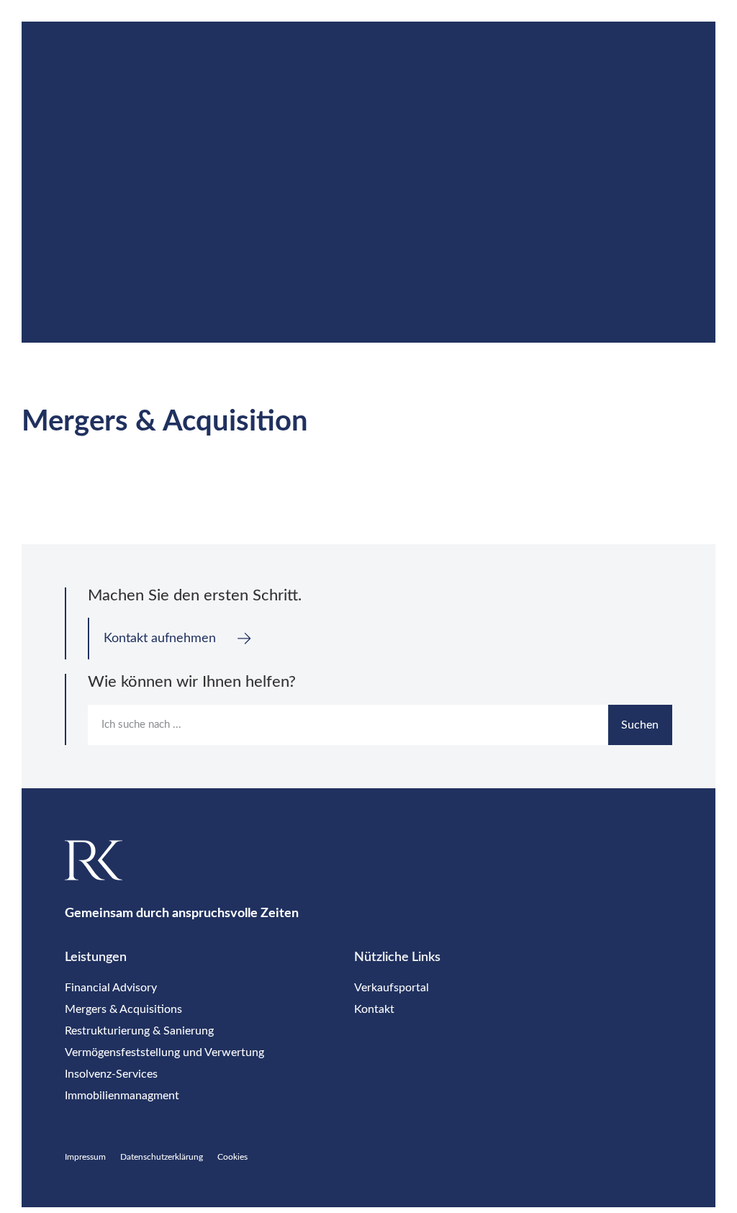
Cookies (232, 1157)
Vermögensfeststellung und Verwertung (164, 1052)
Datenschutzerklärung (161, 1157)
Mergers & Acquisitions (123, 1009)
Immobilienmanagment (122, 1095)
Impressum (85, 1157)
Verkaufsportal (391, 987)
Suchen (640, 725)
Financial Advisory (111, 987)
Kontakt (374, 1009)
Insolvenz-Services (111, 1074)
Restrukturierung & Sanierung (139, 1031)
